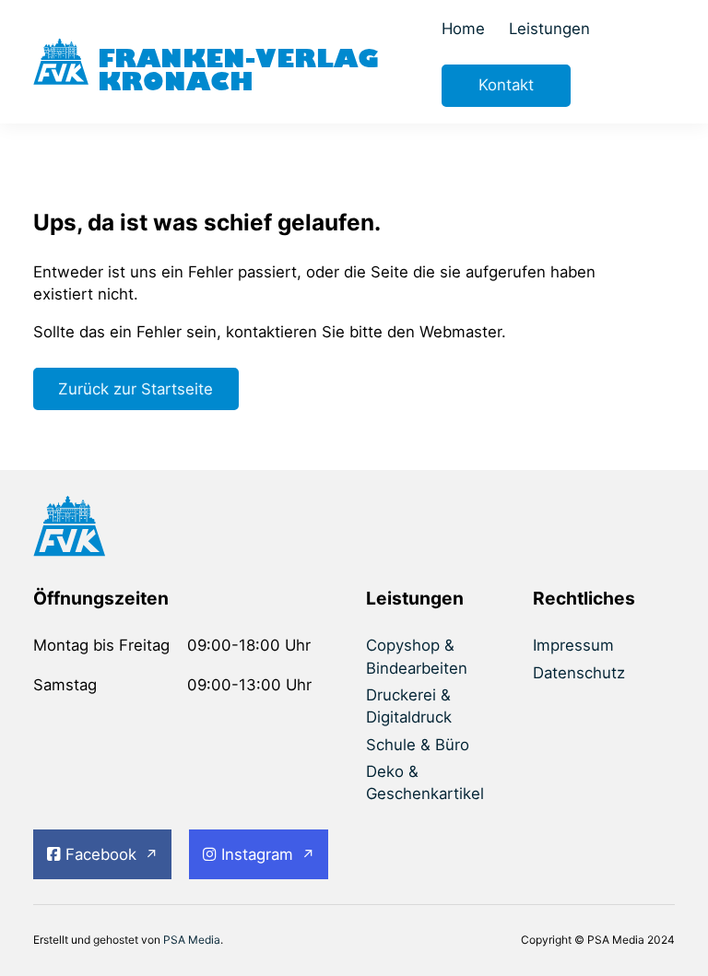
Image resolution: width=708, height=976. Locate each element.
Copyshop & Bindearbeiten (416, 656)
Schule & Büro (417, 744)
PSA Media (191, 940)
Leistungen (549, 28)
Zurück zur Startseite (135, 389)
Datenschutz (579, 673)
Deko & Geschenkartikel (425, 782)
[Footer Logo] (104, 529)
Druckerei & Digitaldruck (409, 706)
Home (463, 28)
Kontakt (506, 85)
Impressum (573, 645)
